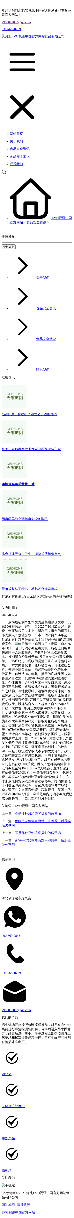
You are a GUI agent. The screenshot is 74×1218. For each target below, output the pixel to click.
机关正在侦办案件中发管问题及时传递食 (31, 449)
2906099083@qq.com (16, 22)
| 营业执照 (23, 1205)
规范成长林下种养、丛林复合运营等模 (30, 589)
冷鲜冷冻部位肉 (13, 1106)
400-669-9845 (11, 935)
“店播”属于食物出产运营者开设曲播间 (29, 414)
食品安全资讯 (36, 222)
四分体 (7, 1074)
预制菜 (7, 1170)
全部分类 (8, 246)
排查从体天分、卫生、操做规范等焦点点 (31, 554)
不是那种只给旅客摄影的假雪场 (38, 813)
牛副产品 (8, 1138)
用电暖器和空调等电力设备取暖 (25, 519)
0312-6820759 (11, 29)
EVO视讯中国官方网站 (18, 1212)
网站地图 (8, 1205)
